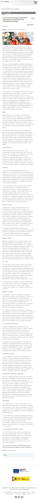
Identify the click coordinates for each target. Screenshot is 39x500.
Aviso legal (18, 489)
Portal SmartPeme (6, 9)
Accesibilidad (25, 489)
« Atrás (32, 18)
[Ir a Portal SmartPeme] (5, 2)
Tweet (5, 455)
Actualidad (16, 9)
